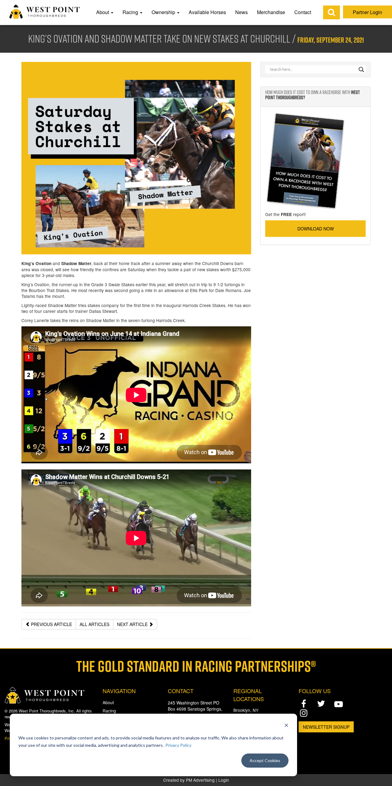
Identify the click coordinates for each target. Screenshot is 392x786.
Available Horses (207, 12)
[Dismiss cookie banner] (286, 726)
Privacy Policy (178, 745)
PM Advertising (200, 780)
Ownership (164, 12)
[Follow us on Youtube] (339, 704)
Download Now (315, 229)
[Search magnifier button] (361, 69)
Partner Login (367, 12)
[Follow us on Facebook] (304, 704)
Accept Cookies (265, 760)
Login (223, 780)
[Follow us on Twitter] (321, 704)
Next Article (133, 624)
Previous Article (51, 624)
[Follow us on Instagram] (304, 713)
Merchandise (271, 12)
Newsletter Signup (326, 727)
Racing (131, 12)
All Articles (94, 624)
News (241, 12)
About (103, 12)
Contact (302, 12)
